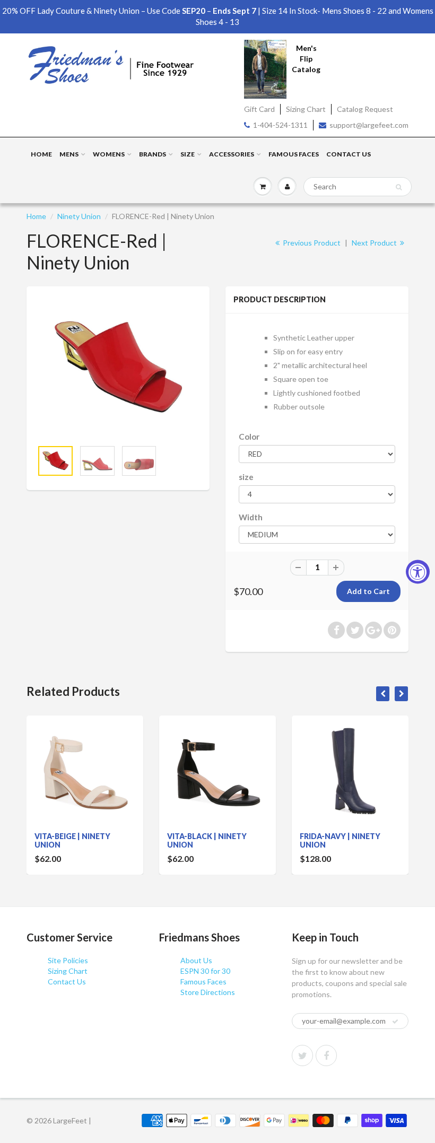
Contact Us (348, 154)
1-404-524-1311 (280, 124)
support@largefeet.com (368, 124)
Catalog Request (365, 109)
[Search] (398, 187)
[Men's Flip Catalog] (265, 68)
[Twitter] (302, 1055)
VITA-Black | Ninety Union (207, 840)
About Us (196, 960)
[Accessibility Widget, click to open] (418, 571)
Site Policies (68, 960)
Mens (69, 154)
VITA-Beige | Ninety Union (72, 840)
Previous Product (311, 242)
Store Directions (207, 992)
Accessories (231, 154)
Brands (152, 154)
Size (187, 154)
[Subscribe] (395, 1021)
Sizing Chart (306, 109)
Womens (109, 154)
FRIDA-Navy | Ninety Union (340, 840)
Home (41, 154)
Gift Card (259, 109)
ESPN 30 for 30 (205, 970)
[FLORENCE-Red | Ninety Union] (118, 368)
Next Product (375, 242)
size (246, 477)
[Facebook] (326, 1055)
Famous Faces (293, 154)
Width (251, 517)
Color (249, 436)
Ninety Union (79, 216)
